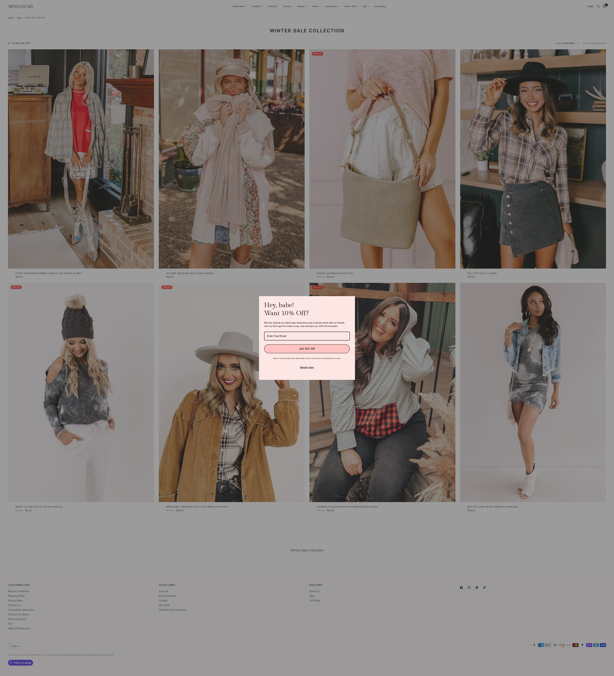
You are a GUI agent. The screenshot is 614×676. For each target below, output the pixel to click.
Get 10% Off (307, 348)
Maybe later (307, 367)
